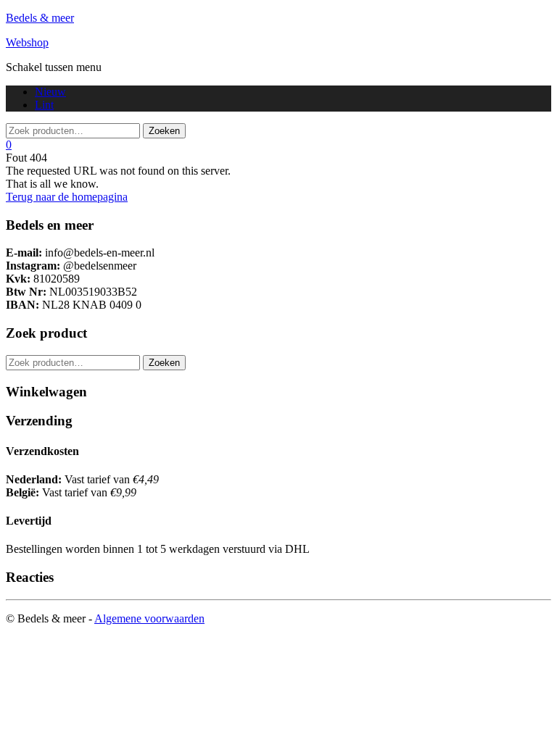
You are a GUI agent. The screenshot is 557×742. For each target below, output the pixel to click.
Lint (44, 105)
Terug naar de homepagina (67, 197)
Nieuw (50, 92)
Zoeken (164, 362)
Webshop (27, 42)
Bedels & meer (40, 18)
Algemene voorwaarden (149, 618)
